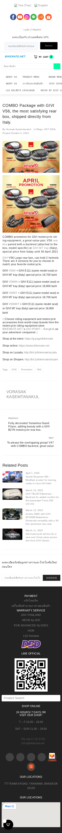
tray (46, 248)
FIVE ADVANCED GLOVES (31, 625)
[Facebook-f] (10, 757)
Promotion (26, 369)
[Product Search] (31, 698)
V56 (39, 369)
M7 (41, 248)
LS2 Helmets (31, 636)
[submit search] (57, 66)
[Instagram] (31, 757)
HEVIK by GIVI (31, 620)
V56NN (13, 281)
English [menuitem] (43, 5)
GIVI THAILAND (31, 615)
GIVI (35, 248)
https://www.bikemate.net (34, 345)
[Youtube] (20, 757)
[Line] (42, 757)
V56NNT (14, 304)
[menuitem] (23, 5)
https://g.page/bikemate (39, 338)
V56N (12, 270)
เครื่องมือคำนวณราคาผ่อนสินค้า (31, 605)
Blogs (40, 129)
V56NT (13, 292)
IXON (31, 630)
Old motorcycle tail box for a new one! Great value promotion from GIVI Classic (42, 537)
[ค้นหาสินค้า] (28, 66)
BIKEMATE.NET (12, 329)
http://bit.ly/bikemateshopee (41, 359)
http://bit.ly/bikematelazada (40, 352)
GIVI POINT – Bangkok (40, 329)
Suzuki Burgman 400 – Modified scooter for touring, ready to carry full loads (41, 480)
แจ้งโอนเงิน (31, 600)
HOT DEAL (50, 129)
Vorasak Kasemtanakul (18, 129)
